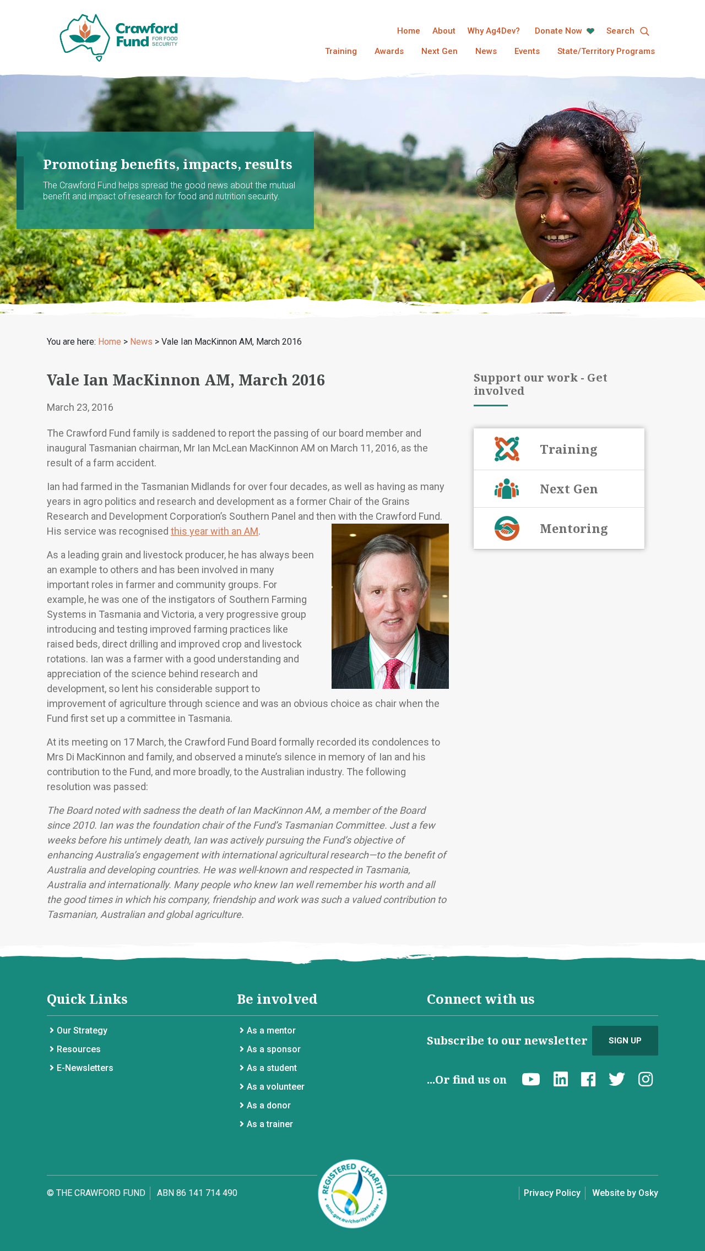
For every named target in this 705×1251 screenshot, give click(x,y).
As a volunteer (276, 1086)
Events (527, 51)
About (443, 31)
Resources (79, 1049)
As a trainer (270, 1124)
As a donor (269, 1105)
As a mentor (271, 1030)
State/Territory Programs (606, 51)
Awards (389, 51)
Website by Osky (625, 1193)
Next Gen (439, 51)
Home (408, 31)
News (486, 51)
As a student (272, 1068)
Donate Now (559, 31)
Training (341, 51)
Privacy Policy (552, 1193)
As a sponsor (274, 1049)
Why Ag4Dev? (494, 31)
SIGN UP (625, 1041)
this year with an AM (214, 531)
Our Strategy (82, 1030)
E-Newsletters (85, 1068)
